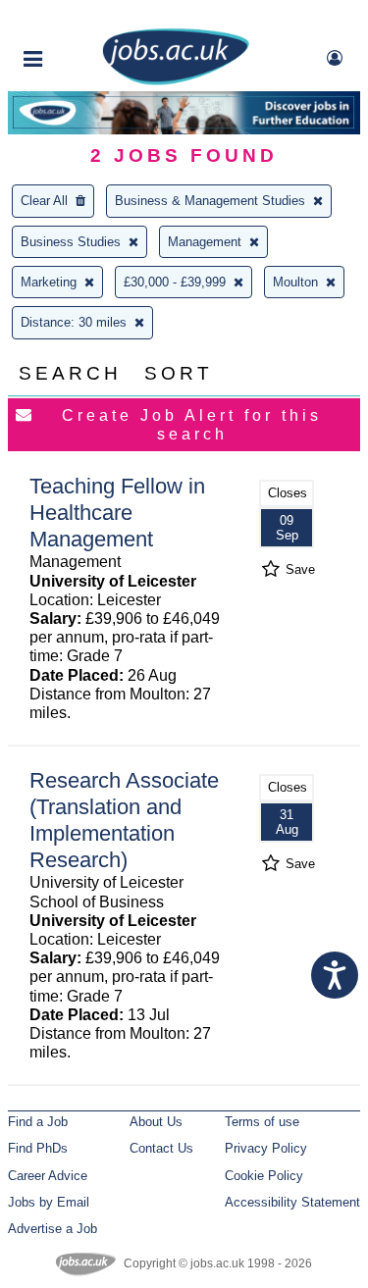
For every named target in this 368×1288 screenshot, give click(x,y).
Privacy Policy (266, 1148)
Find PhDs (38, 1148)
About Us (156, 1121)
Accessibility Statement (292, 1202)
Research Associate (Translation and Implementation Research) (124, 820)
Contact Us (161, 1148)
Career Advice (47, 1175)
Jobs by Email (48, 1202)
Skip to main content (78, 17)
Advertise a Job (52, 1228)
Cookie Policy (264, 1175)
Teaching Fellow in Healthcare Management (117, 512)
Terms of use (262, 1121)
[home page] (175, 81)
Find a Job (38, 1121)
